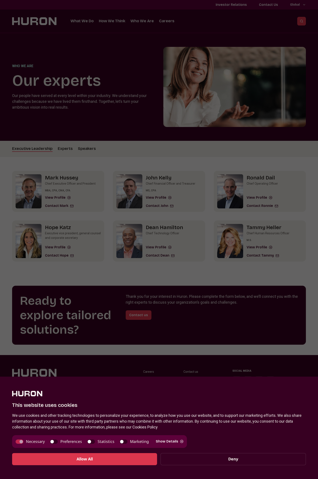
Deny (233, 459)
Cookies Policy (145, 427)
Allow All (85, 459)
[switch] (30, 441)
